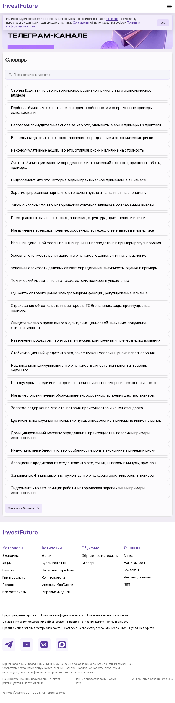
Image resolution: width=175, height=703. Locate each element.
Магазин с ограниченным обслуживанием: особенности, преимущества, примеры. (83, 395)
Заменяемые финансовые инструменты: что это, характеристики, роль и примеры (82, 475)
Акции (7, 563)
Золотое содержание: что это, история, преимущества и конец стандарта (77, 407)
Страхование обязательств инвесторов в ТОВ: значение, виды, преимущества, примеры (80, 308)
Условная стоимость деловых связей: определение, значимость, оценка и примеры (84, 268)
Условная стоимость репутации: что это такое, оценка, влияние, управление (79, 255)
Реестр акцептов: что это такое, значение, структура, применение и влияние (79, 217)
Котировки (52, 548)
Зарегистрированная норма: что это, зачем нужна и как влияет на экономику (79, 192)
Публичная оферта (141, 628)
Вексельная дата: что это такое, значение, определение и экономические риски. (82, 137)
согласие (112, 19)
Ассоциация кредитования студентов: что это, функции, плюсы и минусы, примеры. (84, 462)
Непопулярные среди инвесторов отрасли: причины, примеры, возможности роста (83, 382)
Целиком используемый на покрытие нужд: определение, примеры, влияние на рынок (86, 420)
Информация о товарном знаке (152, 679)
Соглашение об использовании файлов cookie (33, 622)
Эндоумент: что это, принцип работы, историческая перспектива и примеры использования (78, 490)
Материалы (12, 548)
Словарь (88, 563)
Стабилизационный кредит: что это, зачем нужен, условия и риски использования (83, 352)
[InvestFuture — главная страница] (20, 6)
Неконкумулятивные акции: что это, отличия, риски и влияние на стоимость (77, 150)
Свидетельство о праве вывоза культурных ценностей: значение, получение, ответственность (79, 325)
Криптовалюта (13, 577)
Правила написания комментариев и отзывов (97, 622)
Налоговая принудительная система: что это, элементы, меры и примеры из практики (86, 125)
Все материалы (14, 592)
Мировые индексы (56, 592)
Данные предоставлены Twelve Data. (95, 681)
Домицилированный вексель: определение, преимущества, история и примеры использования (80, 435)
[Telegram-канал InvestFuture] (87, 32)
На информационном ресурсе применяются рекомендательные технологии (31, 681)
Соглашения (81, 22)
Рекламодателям (137, 577)
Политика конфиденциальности (62, 615)
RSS (127, 585)
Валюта (8, 570)
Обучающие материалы (100, 556)
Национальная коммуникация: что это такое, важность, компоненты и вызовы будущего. (79, 368)
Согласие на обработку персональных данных (95, 628)
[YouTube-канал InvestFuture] (26, 644)
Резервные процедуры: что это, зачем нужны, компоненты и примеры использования (85, 340)
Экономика (11, 556)
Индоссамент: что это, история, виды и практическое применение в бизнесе (78, 180)
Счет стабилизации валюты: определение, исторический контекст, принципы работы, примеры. (86, 165)
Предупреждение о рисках (20, 615)
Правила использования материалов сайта (31, 628)
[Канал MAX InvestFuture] (62, 644)
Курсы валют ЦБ (54, 563)
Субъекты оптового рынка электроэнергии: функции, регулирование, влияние (79, 293)
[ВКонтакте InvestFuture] (44, 644)
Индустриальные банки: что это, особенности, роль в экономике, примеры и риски (83, 450)
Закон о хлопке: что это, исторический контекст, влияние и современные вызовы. (83, 205)
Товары (8, 585)
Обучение (90, 548)
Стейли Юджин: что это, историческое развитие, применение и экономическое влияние (81, 93)
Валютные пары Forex (59, 570)
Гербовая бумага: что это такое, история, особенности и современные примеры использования (81, 110)
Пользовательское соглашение (107, 615)
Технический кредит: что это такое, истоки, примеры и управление (70, 280)
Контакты (131, 570)
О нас (128, 555)
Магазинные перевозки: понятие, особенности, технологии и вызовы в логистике (82, 230)
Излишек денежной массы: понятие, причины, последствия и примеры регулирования (86, 242)
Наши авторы (134, 563)
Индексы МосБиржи (57, 585)
